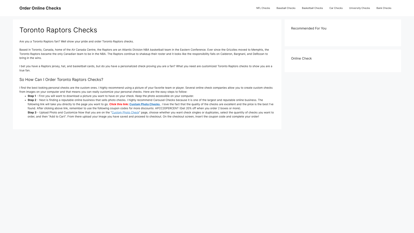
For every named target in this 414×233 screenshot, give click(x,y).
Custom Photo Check (125, 112)
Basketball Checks (312, 8)
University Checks (359, 8)
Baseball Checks (286, 8)
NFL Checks (263, 8)
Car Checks (336, 8)
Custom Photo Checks (144, 104)
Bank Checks (383, 8)
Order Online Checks (40, 8)
